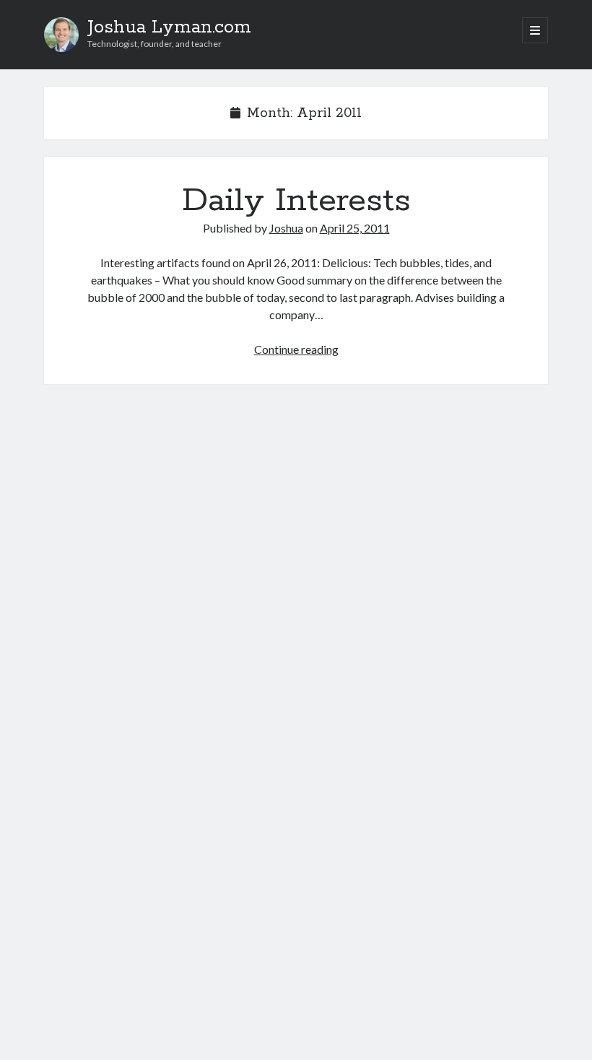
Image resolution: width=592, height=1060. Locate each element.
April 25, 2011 (355, 228)
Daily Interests (296, 201)
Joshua (286, 228)
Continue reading (296, 349)
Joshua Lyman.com (169, 27)
